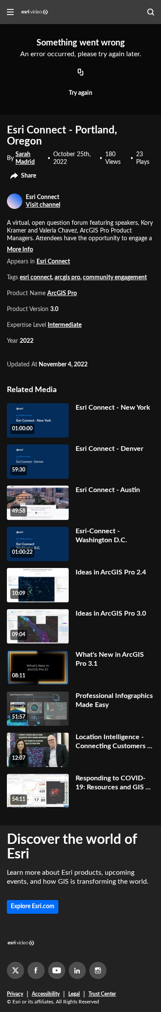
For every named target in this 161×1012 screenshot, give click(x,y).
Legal (74, 994)
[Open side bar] (10, 12)
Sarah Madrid (25, 158)
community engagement (115, 278)
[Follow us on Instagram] (97, 970)
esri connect (36, 278)
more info (20, 250)
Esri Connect (53, 262)
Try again (80, 93)
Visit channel (43, 205)
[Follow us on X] (15, 970)
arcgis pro (67, 278)
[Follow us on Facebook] (36, 970)
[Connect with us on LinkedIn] (77, 970)
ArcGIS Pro (62, 293)
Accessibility (46, 994)
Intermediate (65, 325)
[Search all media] (151, 12)
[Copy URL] (81, 72)
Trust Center (102, 994)
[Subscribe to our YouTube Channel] (56, 970)
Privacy (15, 994)
